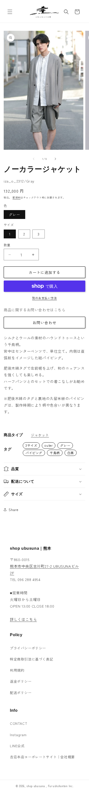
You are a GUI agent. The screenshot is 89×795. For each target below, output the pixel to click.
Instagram (18, 734)
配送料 (17, 197)
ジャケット (40, 434)
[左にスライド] (33, 158)
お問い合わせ (44, 322)
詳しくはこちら (23, 619)
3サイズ (31, 445)
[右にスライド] (55, 158)
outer (48, 445)
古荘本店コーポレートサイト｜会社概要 (42, 756)
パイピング (33, 452)
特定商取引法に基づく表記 (31, 659)
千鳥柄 (55, 452)
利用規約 (17, 670)
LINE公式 (17, 745)
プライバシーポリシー (28, 648)
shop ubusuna (35, 786)
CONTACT (18, 723)
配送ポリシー (21, 692)
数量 (7, 245)
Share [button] (14, 509)
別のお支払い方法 (44, 298)
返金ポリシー (21, 681)
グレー (14, 214)
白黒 (70, 452)
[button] (9, 11)
